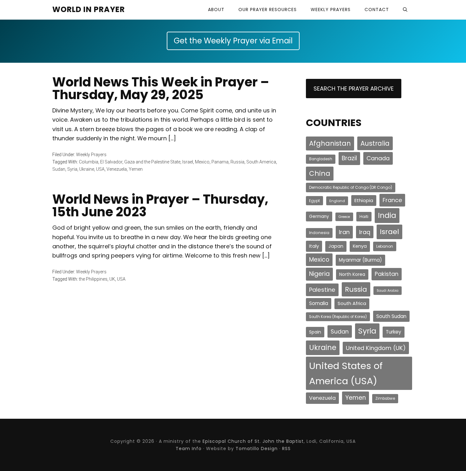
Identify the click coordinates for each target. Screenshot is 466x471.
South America (261, 161)
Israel (187, 161)
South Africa (352, 303)
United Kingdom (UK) (376, 348)
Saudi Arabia (387, 290)
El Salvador (111, 161)
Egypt (314, 200)
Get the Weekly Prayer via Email (233, 40)
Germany (319, 216)
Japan (335, 246)
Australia (375, 143)
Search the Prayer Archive (354, 88)
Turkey (393, 331)
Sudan (58, 169)
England (337, 200)
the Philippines (93, 279)
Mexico (202, 161)
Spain (315, 332)
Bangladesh (320, 159)
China (319, 173)
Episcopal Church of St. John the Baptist (253, 441)
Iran (344, 232)
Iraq (364, 232)
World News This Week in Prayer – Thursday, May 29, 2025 (160, 88)
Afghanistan (330, 143)
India (387, 215)
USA (100, 169)
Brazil (349, 158)
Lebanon (384, 246)
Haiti (363, 216)
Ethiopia (363, 200)
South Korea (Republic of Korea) (338, 316)
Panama (220, 161)
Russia (237, 161)
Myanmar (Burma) (360, 260)
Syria (72, 169)
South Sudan (391, 316)
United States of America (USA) (346, 373)
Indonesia (319, 232)
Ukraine (86, 169)
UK (112, 279)
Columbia (88, 161)
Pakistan (386, 274)
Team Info (189, 448)
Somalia (318, 303)
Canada (378, 158)
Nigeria (319, 274)
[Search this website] (405, 9)
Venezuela (117, 169)
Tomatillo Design (257, 448)
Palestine (322, 290)
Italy (314, 246)
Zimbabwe (385, 398)
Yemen (136, 169)
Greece (344, 216)
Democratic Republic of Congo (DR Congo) (350, 187)
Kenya (360, 246)
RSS (286, 448)
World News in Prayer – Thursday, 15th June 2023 (160, 205)
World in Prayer (88, 9)
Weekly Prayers (91, 154)
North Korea (352, 274)
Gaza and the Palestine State (152, 161)
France (392, 200)
